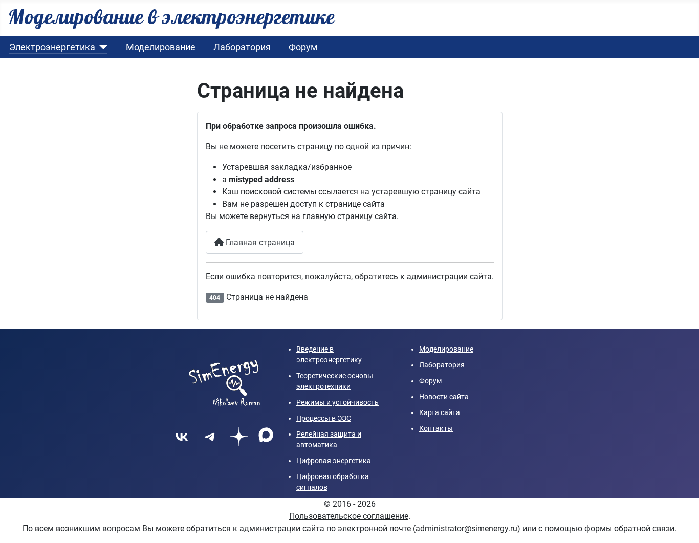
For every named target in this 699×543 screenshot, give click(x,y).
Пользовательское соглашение (348, 516)
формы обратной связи (629, 528)
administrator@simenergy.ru (466, 528)
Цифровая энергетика (333, 461)
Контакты (436, 428)
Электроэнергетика (52, 47)
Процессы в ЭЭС (323, 418)
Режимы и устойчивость (337, 402)
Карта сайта (439, 412)
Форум (303, 47)
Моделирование (160, 47)
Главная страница (259, 242)
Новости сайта (444, 397)
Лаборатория (242, 47)
